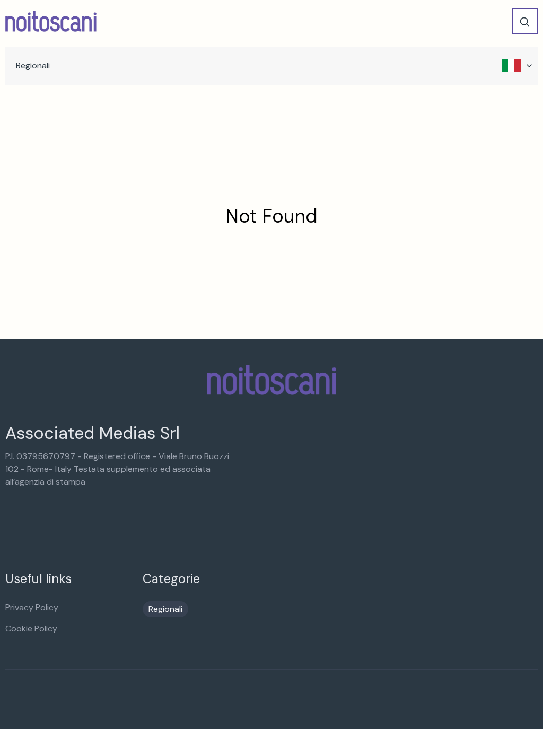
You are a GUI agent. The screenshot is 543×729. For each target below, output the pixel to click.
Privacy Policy (31, 607)
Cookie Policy (31, 628)
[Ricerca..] (524, 21)
